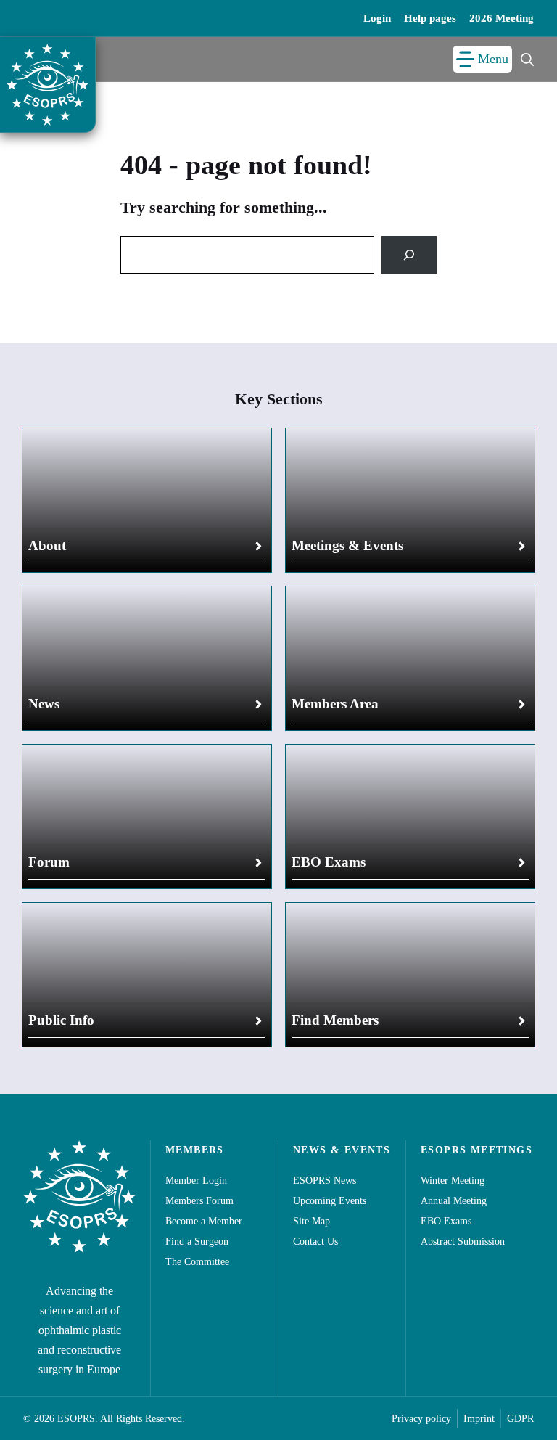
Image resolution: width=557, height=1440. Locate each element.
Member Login (196, 1180)
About (47, 545)
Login (377, 18)
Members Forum (199, 1200)
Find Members (335, 1020)
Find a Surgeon (196, 1241)
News (43, 703)
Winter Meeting (452, 1180)
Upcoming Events (329, 1200)
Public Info (61, 1020)
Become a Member (203, 1221)
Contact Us (315, 1241)
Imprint (479, 1418)
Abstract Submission (463, 1241)
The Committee (197, 1261)
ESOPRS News (324, 1180)
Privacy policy (421, 1418)
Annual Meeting (454, 1200)
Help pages (430, 18)
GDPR (520, 1418)
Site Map (311, 1221)
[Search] (409, 255)
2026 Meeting (501, 18)
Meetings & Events (347, 545)
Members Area (335, 703)
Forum (49, 862)
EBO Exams (329, 862)
